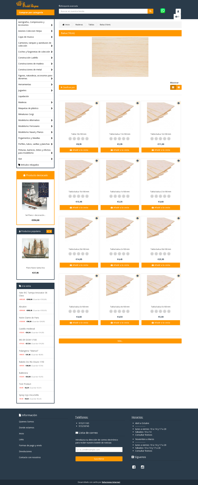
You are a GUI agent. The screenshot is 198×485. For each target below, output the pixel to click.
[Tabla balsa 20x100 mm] (79, 231)
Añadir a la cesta (80, 150)
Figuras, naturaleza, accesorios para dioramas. (35, 77)
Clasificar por (68, 87)
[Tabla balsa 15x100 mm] (79, 174)
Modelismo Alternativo (29, 120)
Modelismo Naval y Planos (30, 132)
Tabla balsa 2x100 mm (120, 249)
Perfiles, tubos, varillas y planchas (34, 144)
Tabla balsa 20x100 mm (79, 249)
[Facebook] (133, 467)
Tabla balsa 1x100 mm (120, 191)
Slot (20, 158)
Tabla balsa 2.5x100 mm (160, 191)
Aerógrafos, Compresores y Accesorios (31, 23)
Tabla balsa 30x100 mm (161, 249)
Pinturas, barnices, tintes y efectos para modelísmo (34, 151)
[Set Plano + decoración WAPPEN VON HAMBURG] (35, 196)
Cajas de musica (26, 36)
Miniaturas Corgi (26, 114)
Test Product (25, 384)
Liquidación (23, 96)
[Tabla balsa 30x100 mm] (161, 231)
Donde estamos (26, 427)
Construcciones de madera (30, 63)
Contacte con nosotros (30, 457)
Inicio (21, 433)
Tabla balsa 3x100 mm (79, 306)
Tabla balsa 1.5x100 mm (119, 134)
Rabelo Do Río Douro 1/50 (31, 361)
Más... (120, 341)
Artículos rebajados (29, 164)
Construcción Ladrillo (28, 57)
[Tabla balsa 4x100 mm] (120, 289)
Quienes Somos (26, 421)
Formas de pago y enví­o (30, 445)
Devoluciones (25, 451)
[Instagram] (142, 467)
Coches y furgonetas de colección (34, 51)
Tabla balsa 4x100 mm (120, 306)
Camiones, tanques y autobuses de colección (34, 44)
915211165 (84, 423)
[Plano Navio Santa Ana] (35, 251)
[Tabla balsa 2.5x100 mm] (161, 174)
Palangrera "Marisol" (28, 350)
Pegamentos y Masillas (29, 138)
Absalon (23, 306)
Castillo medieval (27, 328)
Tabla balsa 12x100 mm (161, 134)
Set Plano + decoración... (35, 215)
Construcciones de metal (30, 69)
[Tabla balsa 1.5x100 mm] (120, 116)
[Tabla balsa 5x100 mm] (161, 289)
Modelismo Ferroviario (29, 126)
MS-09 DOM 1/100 (28, 339)
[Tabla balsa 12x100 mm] (161, 116)
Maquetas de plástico (28, 108)
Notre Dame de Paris (29, 317)
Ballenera (23, 372)
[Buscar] (150, 11)
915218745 (84, 426)
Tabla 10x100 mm (78, 134)
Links (21, 439)
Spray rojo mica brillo (29, 395)
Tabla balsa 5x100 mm (160, 306)
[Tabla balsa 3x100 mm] (79, 289)
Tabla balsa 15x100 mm (79, 191)
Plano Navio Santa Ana (35, 268)
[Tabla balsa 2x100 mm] (120, 231)
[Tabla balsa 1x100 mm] (120, 174)
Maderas (22, 102)
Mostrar (174, 82)
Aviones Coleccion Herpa (30, 31)
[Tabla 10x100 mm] (79, 116)
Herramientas (24, 84)
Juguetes (22, 90)
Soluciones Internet (111, 482)
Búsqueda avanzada (69, 6)
